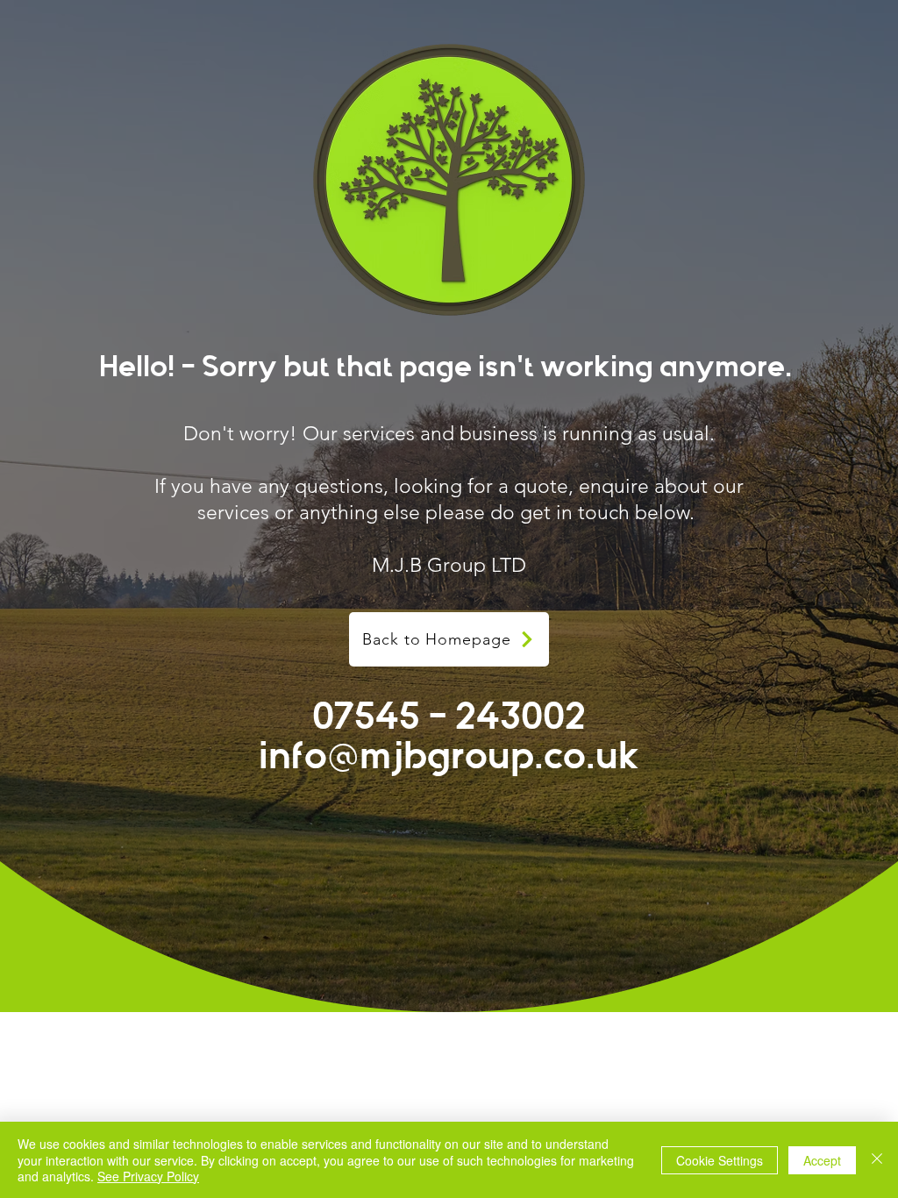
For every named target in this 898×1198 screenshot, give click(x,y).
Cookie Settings (719, 1160)
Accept (822, 1160)
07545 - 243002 (449, 716)
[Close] (876, 1160)
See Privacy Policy (148, 1176)
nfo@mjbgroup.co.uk (453, 756)
